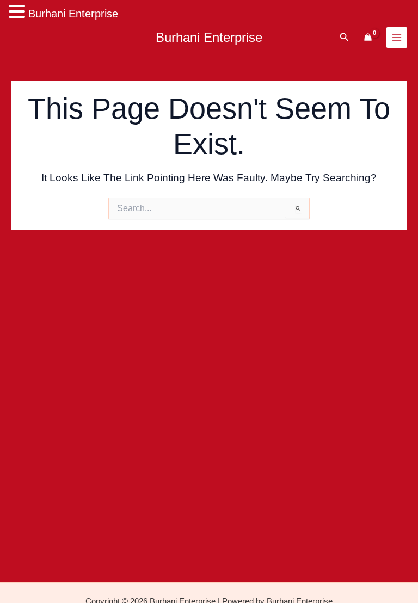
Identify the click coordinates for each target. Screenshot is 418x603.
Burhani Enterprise (209, 37)
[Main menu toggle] (396, 37)
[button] (344, 37)
